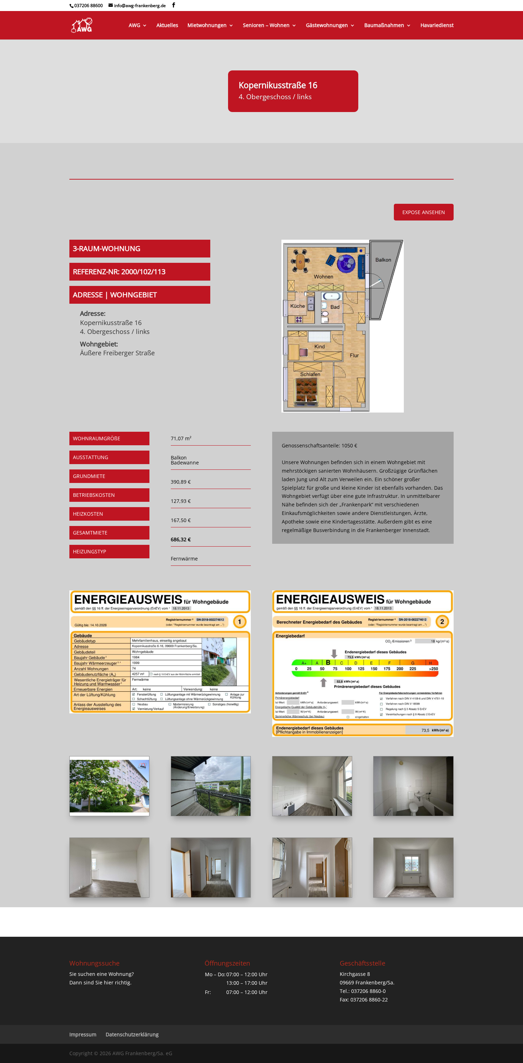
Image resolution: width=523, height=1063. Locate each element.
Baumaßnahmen (384, 25)
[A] (109, 813)
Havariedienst (437, 25)
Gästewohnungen (327, 25)
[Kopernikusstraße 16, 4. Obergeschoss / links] (342, 410)
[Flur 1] (210, 895)
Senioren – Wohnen (266, 25)
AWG (134, 25)
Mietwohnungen (207, 25)
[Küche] (312, 813)
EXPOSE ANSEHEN (423, 212)
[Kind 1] (413, 895)
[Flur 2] (312, 895)
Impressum (82, 1034)
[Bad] (413, 813)
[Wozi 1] (109, 895)
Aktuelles (167, 25)
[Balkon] (210, 813)
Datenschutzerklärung (132, 1034)
